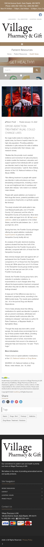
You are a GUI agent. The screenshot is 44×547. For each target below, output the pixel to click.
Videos (26, 75)
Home (9, 54)
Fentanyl (23, 416)
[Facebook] (40, 14)
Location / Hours (36, 19)
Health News (13, 75)
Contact (5, 492)
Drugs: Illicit (14, 416)
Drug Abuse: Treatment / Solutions (14, 420)
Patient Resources (20, 54)
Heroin (5, 416)
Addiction (32, 416)
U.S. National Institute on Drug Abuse (23, 358)
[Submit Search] (37, 70)
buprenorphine (10, 234)
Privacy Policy (7, 498)
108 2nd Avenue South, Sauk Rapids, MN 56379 (22, 3)
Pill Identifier (23, 19)
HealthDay (16, 392)
